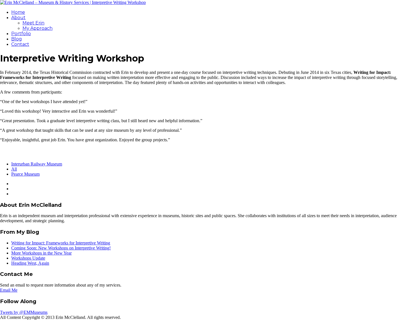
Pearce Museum (25, 174)
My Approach (37, 28)
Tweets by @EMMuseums (23, 312)
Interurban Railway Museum (36, 164)
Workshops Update (28, 258)
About (18, 17)
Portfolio (21, 33)
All (14, 169)
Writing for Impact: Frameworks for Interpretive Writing (60, 242)
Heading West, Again (30, 263)
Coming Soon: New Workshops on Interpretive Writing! (61, 248)
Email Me (8, 290)
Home (18, 12)
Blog (16, 39)
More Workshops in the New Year (41, 253)
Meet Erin (33, 23)
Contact (20, 44)
